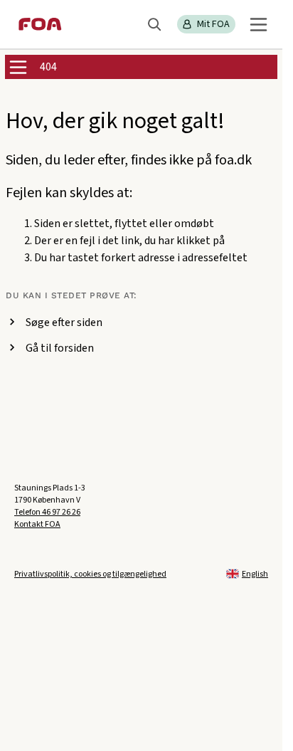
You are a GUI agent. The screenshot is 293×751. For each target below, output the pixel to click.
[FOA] (40, 24)
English (255, 574)
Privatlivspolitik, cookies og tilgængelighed (90, 574)
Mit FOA (213, 24)
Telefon (47, 512)
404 (48, 67)
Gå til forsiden (60, 348)
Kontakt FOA (37, 524)
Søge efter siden (64, 322)
